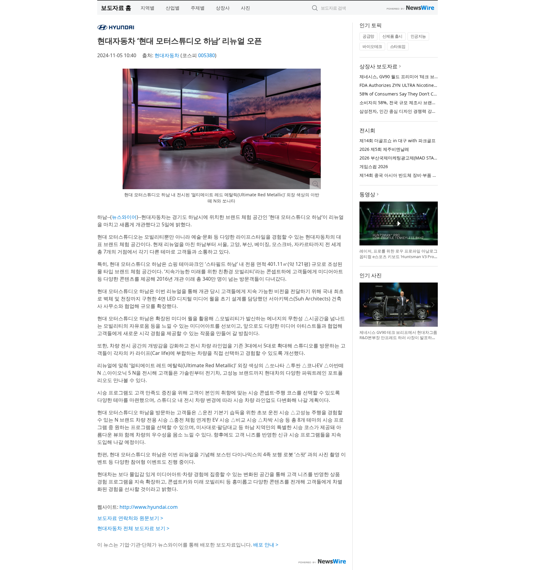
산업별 (173, 8)
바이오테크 (372, 46)
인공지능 (418, 36)
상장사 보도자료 (378, 66)
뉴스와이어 (124, 217)
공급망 (368, 36)
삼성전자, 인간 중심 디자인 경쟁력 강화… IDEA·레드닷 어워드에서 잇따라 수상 (435, 111)
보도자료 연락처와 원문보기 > (130, 518)
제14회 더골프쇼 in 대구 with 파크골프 (397, 140)
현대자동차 (166, 55)
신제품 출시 (392, 36)
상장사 (223, 8)
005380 (206, 55)
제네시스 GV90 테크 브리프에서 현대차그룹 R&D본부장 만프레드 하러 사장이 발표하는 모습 (398, 338)
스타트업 (398, 46)
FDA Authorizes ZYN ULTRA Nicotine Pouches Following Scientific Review (434, 85)
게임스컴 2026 (373, 166)
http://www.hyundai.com (149, 507)
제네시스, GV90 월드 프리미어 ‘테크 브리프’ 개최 (406, 76)
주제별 (198, 8)
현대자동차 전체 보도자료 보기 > (133, 528)
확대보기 (315, 183)
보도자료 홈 (116, 7)
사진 (245, 8)
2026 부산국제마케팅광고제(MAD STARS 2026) (405, 158)
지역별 (147, 8)
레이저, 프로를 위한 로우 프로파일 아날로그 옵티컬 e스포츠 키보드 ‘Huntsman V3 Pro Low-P (398, 256)
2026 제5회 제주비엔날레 (384, 149)
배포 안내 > (265, 544)
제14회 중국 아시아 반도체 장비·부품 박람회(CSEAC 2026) (415, 175)
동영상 (367, 194)
